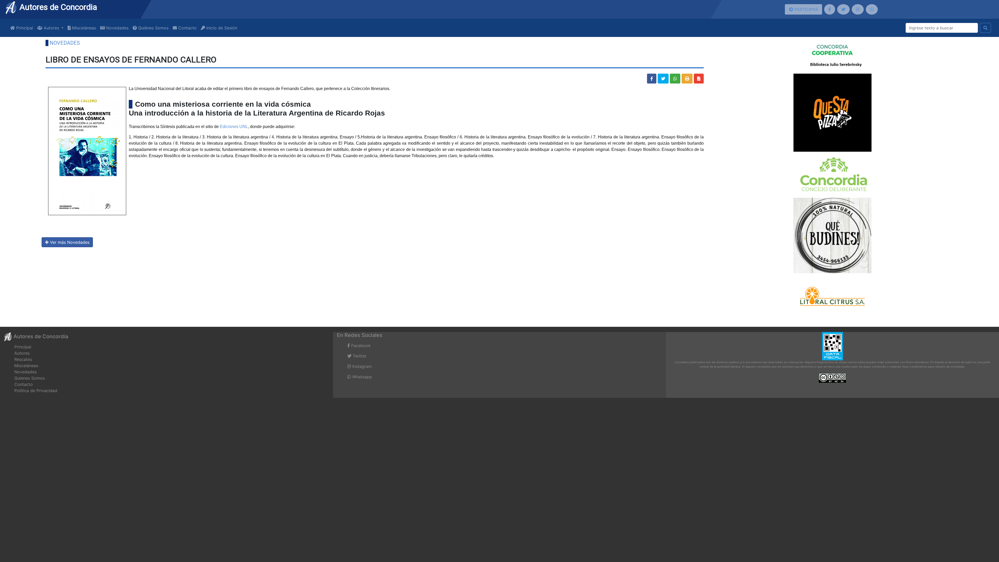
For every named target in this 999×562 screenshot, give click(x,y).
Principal (24, 27)
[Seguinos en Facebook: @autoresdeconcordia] (829, 9)
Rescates (23, 359)
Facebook (360, 345)
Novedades (117, 27)
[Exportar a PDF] (699, 79)
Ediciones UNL (234, 126)
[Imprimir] (687, 79)
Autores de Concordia (57, 7)
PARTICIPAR (805, 9)
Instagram (361, 366)
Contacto (187, 27)
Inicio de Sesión (221, 27)
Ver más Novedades (69, 242)
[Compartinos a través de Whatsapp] (872, 9)
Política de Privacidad (35, 390)
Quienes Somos (29, 378)
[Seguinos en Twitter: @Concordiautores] (843, 9)
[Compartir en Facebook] (651, 79)
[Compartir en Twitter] (663, 79)
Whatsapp (361, 376)
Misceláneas (83, 27)
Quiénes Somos (153, 27)
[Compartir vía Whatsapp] (675, 79)
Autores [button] (51, 27)
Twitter (359, 356)
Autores (22, 353)
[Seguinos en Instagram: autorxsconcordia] (858, 9)
